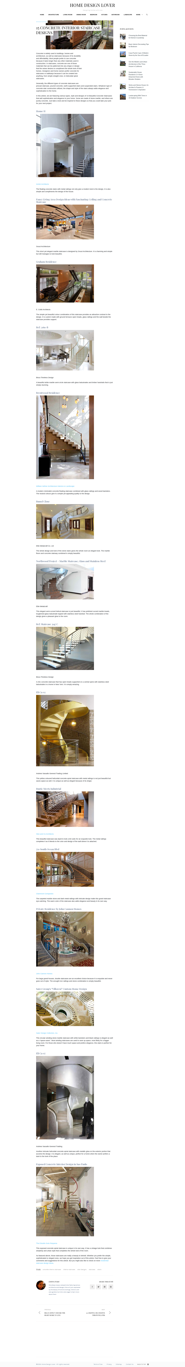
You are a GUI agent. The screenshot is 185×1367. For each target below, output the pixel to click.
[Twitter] (98, 1286)
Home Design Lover (92, 5)
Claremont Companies (44, 894)
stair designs (82, 1269)
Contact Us (129, 1364)
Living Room (67, 14)
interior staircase (69, 1269)
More (138, 14)
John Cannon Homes (44, 974)
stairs (99, 1269)
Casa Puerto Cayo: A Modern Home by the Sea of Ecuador (138, 54)
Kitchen (104, 14)
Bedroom (93, 14)
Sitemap (119, 1364)
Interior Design (41, 21)
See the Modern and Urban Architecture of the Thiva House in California (138, 64)
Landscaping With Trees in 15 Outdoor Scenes (138, 97)
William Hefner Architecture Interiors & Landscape (55, 486)
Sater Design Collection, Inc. (47, 1033)
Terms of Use (98, 1364)
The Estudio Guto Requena (46, 1243)
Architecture (53, 14)
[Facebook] (92, 1286)
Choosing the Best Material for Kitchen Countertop (138, 37)
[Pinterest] (110, 1286)
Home (42, 14)
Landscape (128, 14)
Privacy (109, 1364)
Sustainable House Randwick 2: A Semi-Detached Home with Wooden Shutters (136, 75)
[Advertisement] (100, 65)
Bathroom (115, 14)
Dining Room (81, 14)
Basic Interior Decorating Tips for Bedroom (139, 45)
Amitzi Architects (42, 184)
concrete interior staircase (52, 1269)
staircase (92, 1269)
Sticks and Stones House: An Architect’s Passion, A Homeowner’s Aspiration (138, 87)
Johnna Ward (54, 1282)
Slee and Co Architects (45, 834)
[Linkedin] (104, 1286)
